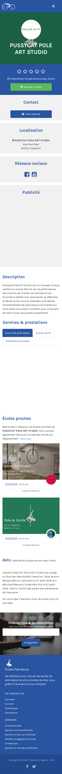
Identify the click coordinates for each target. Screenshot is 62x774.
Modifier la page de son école (20, 739)
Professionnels (13, 725)
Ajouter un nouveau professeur (21, 748)
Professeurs (11, 743)
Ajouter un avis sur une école (20, 734)
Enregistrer (31, 642)
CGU (52, 760)
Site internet (32, 114)
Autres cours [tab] (43, 332)
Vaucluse (25, 438)
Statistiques (11, 708)
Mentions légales (39, 760)
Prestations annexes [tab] (18, 341)
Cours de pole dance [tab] (17, 332)
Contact (9, 703)
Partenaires (11, 712)
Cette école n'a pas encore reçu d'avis (32, 78)
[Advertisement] (31, 231)
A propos (10, 699)
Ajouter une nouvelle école (19, 730)
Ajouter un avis (32, 86)
